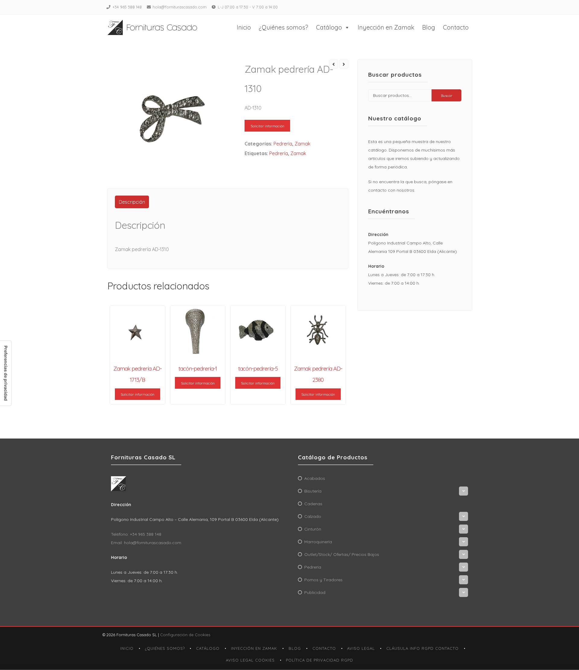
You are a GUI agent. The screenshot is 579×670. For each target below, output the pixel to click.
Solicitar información (267, 126)
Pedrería (283, 144)
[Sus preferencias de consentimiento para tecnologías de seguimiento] (5, 373)
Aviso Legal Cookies (250, 660)
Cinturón (312, 529)
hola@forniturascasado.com (180, 7)
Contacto (456, 27)
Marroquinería (318, 541)
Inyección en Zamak (386, 27)
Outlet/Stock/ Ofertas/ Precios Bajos (341, 554)
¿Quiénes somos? (283, 27)
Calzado (312, 516)
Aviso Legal (361, 648)
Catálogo (329, 27)
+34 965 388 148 (127, 7)
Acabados (314, 478)
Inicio (244, 27)
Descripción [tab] (132, 202)
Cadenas (313, 503)
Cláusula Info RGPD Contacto (422, 648)
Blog (428, 27)
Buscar (446, 95)
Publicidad (314, 592)
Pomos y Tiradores (323, 579)
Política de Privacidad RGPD (319, 660)
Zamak (302, 144)
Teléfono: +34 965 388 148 (136, 534)
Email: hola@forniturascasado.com (146, 542)
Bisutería (312, 491)
